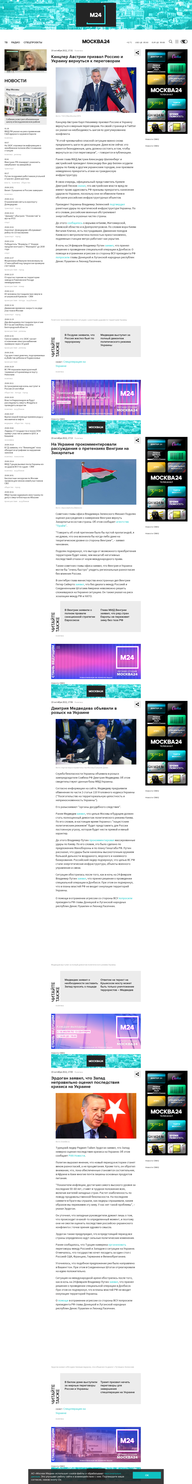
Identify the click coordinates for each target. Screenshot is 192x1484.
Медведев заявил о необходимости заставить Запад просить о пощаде (81, 983)
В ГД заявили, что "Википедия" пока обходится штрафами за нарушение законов (22, 450)
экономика (9, 440)
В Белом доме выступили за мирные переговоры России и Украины (81, 1385)
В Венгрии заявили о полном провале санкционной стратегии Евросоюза (80, 615)
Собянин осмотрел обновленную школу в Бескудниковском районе (23, 120)
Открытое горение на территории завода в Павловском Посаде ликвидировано (21, 280)
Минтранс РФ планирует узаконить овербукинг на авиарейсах (22, 163)
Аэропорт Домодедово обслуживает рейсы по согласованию (22, 231)
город (18, 208)
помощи (63, 1301)
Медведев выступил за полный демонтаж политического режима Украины (115, 340)
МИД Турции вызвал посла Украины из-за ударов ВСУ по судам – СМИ (24, 465)
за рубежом (31, 301)
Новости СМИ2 (58, 419)
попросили (63, 257)
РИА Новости (77, 1156)
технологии (19, 457)
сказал (81, 186)
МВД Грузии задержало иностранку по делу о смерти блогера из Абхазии (23, 496)
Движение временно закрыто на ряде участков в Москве (23, 309)
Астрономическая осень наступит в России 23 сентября (22, 387)
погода (22, 301)
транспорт (9, 169)
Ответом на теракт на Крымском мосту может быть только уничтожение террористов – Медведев (117, 985)
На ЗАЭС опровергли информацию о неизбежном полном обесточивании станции (22, 148)
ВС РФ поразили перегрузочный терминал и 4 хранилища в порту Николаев (20, 372)
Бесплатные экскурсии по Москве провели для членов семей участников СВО (23, 481)
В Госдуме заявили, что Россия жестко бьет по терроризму (80, 338)
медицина (8, 423)
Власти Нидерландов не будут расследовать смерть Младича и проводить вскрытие (20, 403)
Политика (79, 50)
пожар (21, 286)
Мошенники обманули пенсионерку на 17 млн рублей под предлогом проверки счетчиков (24, 263)
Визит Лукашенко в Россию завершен (23, 190)
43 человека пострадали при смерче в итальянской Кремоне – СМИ (23, 295)
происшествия (10, 270)
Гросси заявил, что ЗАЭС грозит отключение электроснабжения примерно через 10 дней (20, 341)
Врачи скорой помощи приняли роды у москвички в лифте (23, 418)
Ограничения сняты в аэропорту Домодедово (20, 203)
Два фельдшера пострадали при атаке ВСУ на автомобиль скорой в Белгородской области (23, 325)
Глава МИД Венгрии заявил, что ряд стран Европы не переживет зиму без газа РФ (114, 615)
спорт (7, 222)
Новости (15, 81)
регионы (17, 155)
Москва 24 (96, 41)
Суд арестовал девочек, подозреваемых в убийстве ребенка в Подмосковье (24, 357)
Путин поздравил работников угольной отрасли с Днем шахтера (24, 177)
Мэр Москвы (12, 89)
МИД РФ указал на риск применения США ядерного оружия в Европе (22, 133)
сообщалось (75, 223)
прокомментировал (101, 840)
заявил (109, 246)
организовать (117, 1245)
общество (25, 183)
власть (7, 183)
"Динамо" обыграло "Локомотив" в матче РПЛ (22, 217)
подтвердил (117, 204)
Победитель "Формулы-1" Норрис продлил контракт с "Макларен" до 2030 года (24, 247)
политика (8, 138)
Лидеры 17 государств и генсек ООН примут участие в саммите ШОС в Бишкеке (22, 433)
